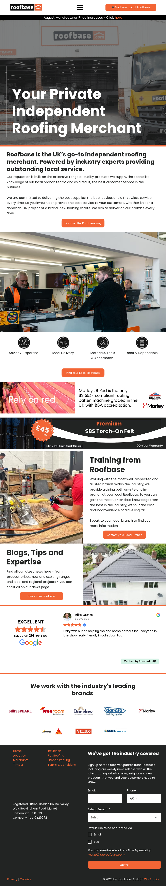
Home (17, 751)
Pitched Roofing (59, 760)
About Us (20, 756)
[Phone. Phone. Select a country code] (134, 798)
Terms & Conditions (62, 765)
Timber (18, 765)
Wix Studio (151, 879)
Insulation (55, 751)
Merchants (20, 760)
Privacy (12, 879)
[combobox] (124, 817)
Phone (131, 790)
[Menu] (80, 7)
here (118, 17)
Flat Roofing (56, 756)
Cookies (25, 879)
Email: (92, 790)
